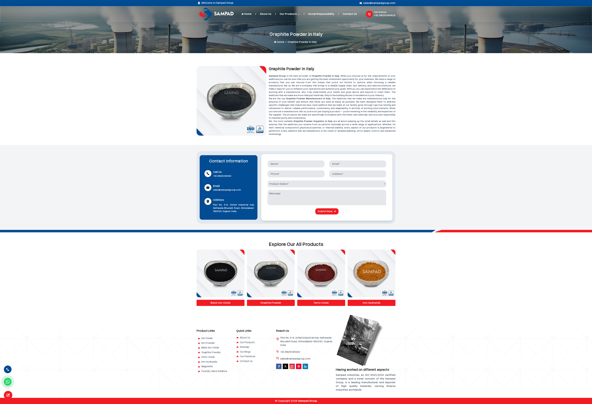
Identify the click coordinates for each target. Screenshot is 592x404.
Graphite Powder (220, 302)
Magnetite (371, 302)
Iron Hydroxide (321, 302)
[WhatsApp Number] (8, 382)
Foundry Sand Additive (214, 371)
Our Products (288, 14)
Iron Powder (208, 343)
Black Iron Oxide (210, 347)
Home (247, 14)
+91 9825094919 (384, 15)
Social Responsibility (321, 14)
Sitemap (244, 347)
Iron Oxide (207, 338)
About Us (265, 14)
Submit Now (325, 211)
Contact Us (350, 14)
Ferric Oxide (270, 302)
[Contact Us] (8, 368)
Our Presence (247, 356)
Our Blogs (245, 351)
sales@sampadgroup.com (379, 3)
